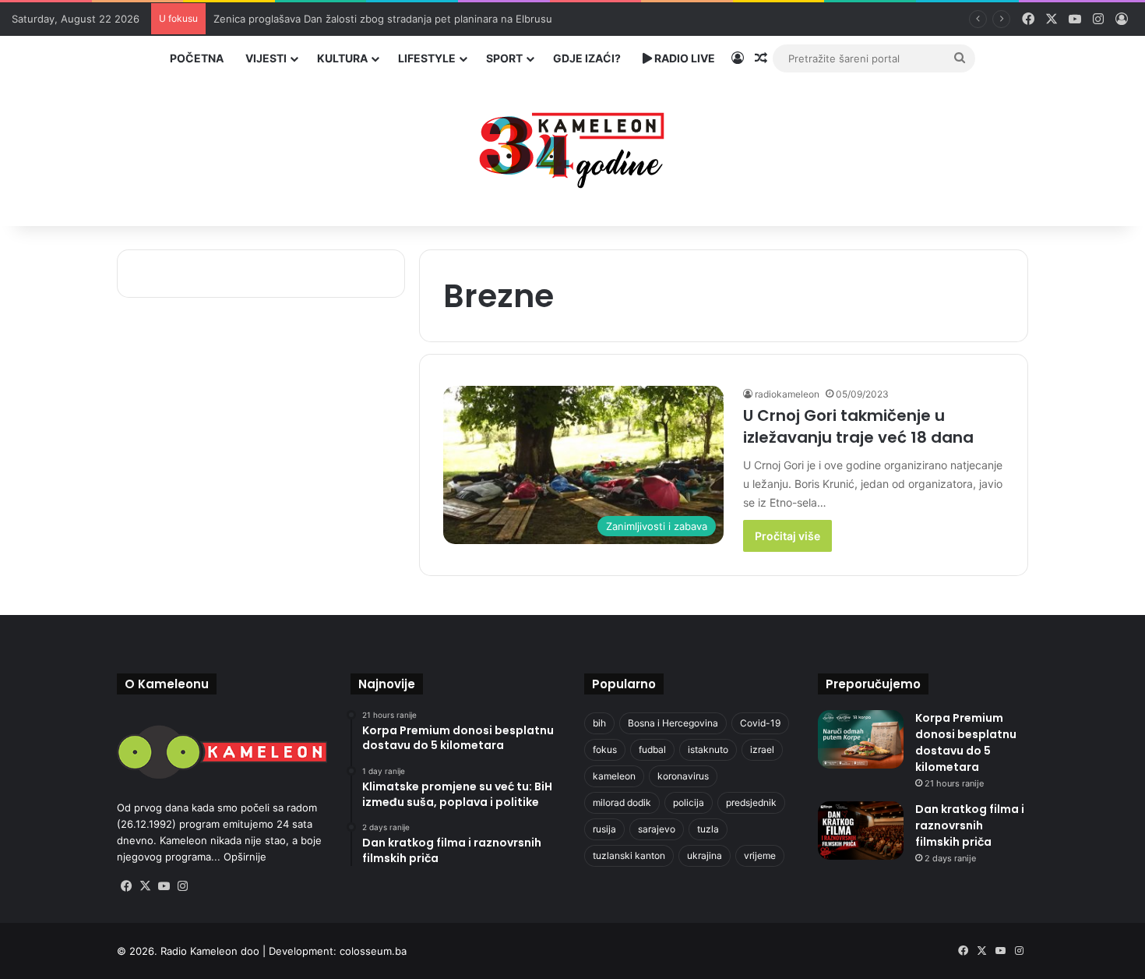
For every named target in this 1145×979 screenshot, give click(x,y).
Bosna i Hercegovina (673, 723)
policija (688, 802)
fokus (605, 749)
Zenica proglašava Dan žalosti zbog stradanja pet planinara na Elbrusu (382, 18)
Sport (504, 58)
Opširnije (245, 856)
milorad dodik (622, 802)
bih (599, 723)
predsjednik (751, 802)
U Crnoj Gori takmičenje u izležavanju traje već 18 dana (858, 426)
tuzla (708, 829)
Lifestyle (427, 58)
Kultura (342, 58)
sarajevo (656, 829)
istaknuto (708, 749)
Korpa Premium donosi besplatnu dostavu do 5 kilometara (965, 742)
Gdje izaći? (587, 58)
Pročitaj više (787, 536)
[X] (145, 886)
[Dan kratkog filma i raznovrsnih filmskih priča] (861, 830)
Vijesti (266, 58)
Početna (197, 58)
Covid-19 (760, 723)
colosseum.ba (373, 951)
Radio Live (683, 58)
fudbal (652, 749)
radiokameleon (787, 394)
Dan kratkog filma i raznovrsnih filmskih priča (969, 825)
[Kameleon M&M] (572, 146)
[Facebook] (126, 886)
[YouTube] (163, 886)
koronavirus (683, 776)
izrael (762, 749)
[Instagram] (182, 886)
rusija (604, 829)
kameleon (614, 776)
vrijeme (760, 855)
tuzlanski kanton (629, 855)
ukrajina (704, 855)
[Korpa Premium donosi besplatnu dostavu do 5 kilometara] (861, 739)
